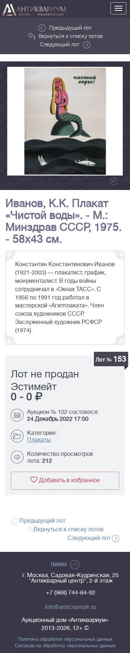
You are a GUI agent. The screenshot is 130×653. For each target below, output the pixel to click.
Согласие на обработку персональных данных (65, 646)
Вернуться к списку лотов (71, 35)
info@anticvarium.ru (70, 607)
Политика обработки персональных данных (65, 639)
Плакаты (39, 440)
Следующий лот (59, 44)
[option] (65, 121)
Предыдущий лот (70, 27)
